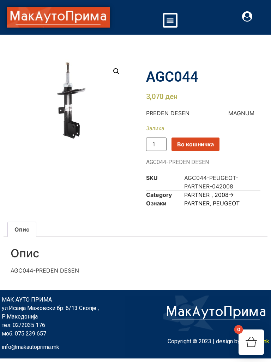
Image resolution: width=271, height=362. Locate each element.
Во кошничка (195, 144)
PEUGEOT (226, 203)
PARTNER (197, 203)
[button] (170, 20)
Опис (21, 229)
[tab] (21, 229)
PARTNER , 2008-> (209, 194)
